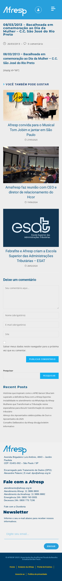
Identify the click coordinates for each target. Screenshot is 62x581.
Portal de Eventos (44, 567)
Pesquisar (8, 370)
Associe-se (19, 574)
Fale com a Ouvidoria (15, 506)
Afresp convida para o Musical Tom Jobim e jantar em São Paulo (31, 130)
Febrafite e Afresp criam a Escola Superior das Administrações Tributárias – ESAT (31, 256)
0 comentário (35, 43)
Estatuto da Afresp (26, 567)
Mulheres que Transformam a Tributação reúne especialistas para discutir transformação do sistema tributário (27, 408)
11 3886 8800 (32, 491)
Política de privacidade (37, 574)
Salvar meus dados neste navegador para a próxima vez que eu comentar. (31, 348)
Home (12, 567)
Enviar (51, 546)
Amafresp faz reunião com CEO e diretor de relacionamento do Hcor (31, 192)
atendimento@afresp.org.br (18, 488)
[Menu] (53, 8)
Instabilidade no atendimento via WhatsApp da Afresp (29, 400)
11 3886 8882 (38, 494)
